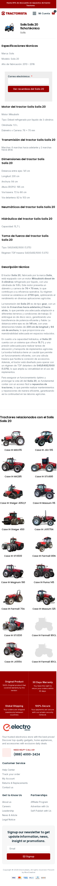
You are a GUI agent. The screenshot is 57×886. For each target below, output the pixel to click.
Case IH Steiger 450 (13, 529)
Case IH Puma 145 (44, 582)
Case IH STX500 (13, 555)
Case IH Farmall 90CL (44, 635)
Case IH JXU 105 (44, 450)
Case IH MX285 (13, 476)
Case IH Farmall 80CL (44, 661)
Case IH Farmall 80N (44, 555)
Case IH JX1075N (44, 529)
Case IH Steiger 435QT (13, 503)
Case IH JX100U (13, 661)
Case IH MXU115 (13, 450)
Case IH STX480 (44, 476)
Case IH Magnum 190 (13, 582)
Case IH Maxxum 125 (44, 608)
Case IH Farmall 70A (13, 608)
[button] (35, 13)
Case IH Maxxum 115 (44, 503)
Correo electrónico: (19, 76)
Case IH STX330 (13, 635)
